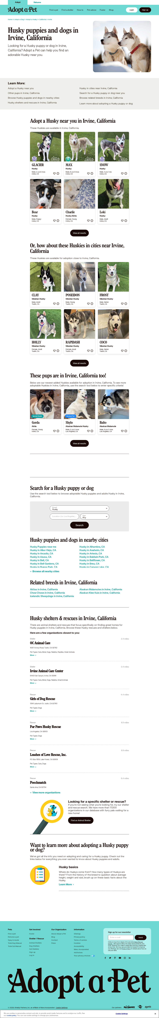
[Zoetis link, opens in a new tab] (148, 1007)
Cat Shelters (34, 949)
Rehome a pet (13, 937)
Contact (54, 940)
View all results (79, 233)
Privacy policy (79, 937)
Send (141, 937)
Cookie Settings (62, 1008)
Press (53, 943)
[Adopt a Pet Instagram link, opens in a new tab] (125, 958)
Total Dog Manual (15, 943)
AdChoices (78, 952)
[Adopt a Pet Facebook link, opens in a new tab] (105, 958)
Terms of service (80, 940)
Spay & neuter (13, 940)
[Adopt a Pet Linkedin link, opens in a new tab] (130, 958)
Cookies (77, 943)
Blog (53, 937)
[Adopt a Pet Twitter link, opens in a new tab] (110, 958)
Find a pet (12, 934)
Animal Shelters (35, 943)
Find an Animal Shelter (81, 820)
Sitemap (77, 934)
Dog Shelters (34, 946)
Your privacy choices (82, 956)
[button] (54, 173)
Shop (111, 10)
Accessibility (79, 946)
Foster (102, 10)
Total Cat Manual (14, 946)
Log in (31, 955)
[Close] (155, 1013)
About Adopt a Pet (58, 934)
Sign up (145, 10)
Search (79, 525)
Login (132, 10)
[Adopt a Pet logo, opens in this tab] (79, 985)
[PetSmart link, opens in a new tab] (129, 1006)
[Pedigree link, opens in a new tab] (140, 1007)
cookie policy (11, 1015)
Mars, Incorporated (81, 949)
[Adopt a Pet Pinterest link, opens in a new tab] (115, 958)
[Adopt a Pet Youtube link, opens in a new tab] (120, 958)
